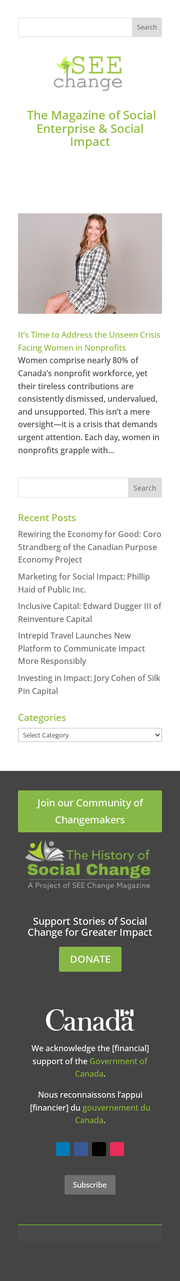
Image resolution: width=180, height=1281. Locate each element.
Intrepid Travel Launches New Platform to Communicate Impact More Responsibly (81, 648)
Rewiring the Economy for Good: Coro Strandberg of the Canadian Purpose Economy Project (90, 547)
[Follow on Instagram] (117, 1149)
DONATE (90, 959)
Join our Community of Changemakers (90, 811)
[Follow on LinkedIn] (63, 1149)
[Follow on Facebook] (81, 1149)
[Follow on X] (99, 1149)
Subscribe (90, 1185)
